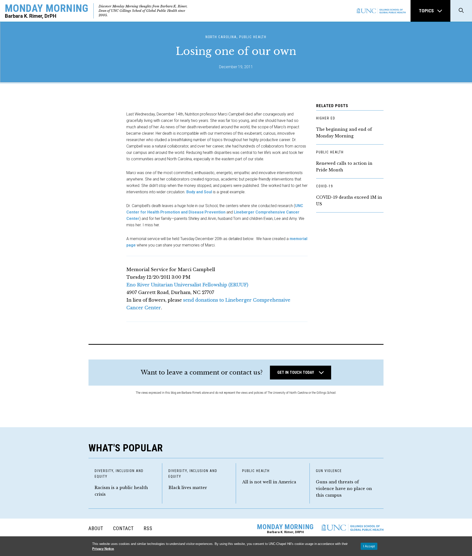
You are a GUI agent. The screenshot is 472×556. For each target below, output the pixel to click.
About (95, 528)
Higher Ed (325, 118)
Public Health (329, 152)
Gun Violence (329, 471)
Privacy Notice (103, 549)
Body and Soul (199, 192)
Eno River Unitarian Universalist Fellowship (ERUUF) (187, 285)
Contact (123, 528)
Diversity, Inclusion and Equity (119, 473)
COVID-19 (324, 186)
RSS (148, 528)
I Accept (369, 546)
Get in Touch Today (295, 372)
